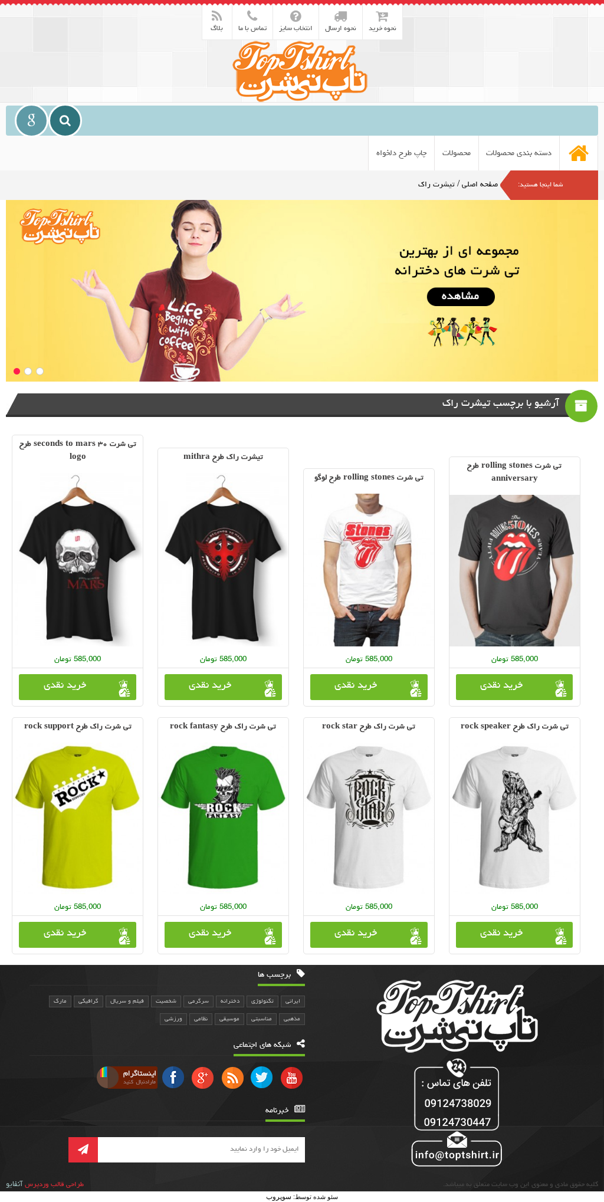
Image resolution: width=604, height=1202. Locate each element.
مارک (60, 1001)
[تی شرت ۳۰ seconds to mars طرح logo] (77, 559)
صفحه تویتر (261, 1077)
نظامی (201, 1019)
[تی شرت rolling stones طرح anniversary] (514, 570)
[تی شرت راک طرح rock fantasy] (223, 818)
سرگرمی (198, 1001)
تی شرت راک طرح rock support (78, 726)
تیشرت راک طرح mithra (223, 457)
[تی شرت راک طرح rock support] (77, 818)
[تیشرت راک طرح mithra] (223, 559)
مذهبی (292, 1019)
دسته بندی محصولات (519, 153)
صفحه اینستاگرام (125, 1077)
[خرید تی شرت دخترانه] (302, 290)
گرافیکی (88, 1001)
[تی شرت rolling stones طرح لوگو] (369, 570)
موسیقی (229, 1019)
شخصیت (166, 1001)
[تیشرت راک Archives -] (302, 71)
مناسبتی (261, 1019)
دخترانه (230, 1001)
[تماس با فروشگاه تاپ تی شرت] (454, 1114)
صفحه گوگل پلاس (202, 1077)
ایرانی (292, 1001)
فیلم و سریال (127, 1001)
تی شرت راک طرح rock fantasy (223, 726)
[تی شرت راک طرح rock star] (369, 818)
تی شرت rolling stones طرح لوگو (369, 478)
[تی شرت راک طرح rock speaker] (514, 818)
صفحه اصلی (480, 184)
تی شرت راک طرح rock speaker (515, 726)
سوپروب (278, 1197)
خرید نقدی (501, 686)
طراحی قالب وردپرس (54, 1185)
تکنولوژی (262, 1001)
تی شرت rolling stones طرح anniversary (514, 473)
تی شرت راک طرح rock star (368, 726)
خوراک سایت (232, 1077)
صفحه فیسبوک (173, 1077)
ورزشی (173, 1019)
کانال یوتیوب (291, 1077)
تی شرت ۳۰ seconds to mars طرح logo (77, 451)
